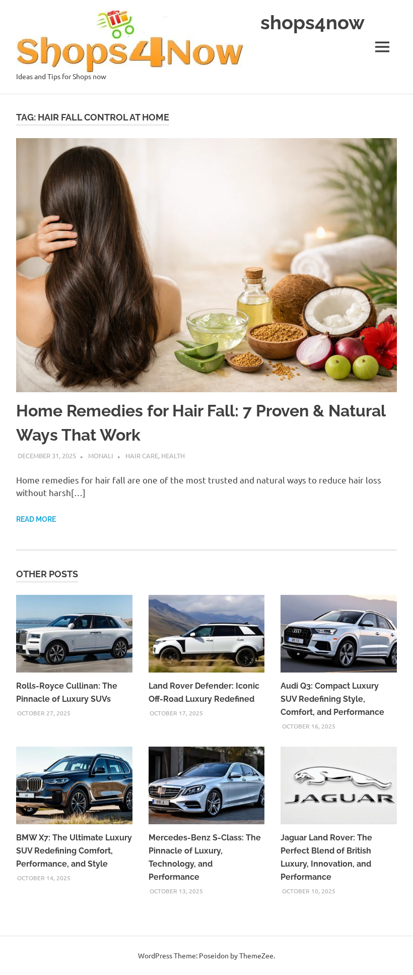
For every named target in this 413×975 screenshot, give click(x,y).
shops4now (312, 22)
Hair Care (141, 455)
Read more (36, 519)
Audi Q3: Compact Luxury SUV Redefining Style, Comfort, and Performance (332, 699)
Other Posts (47, 574)
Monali (100, 455)
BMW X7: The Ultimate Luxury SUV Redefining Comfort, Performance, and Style (74, 851)
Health (173, 455)
